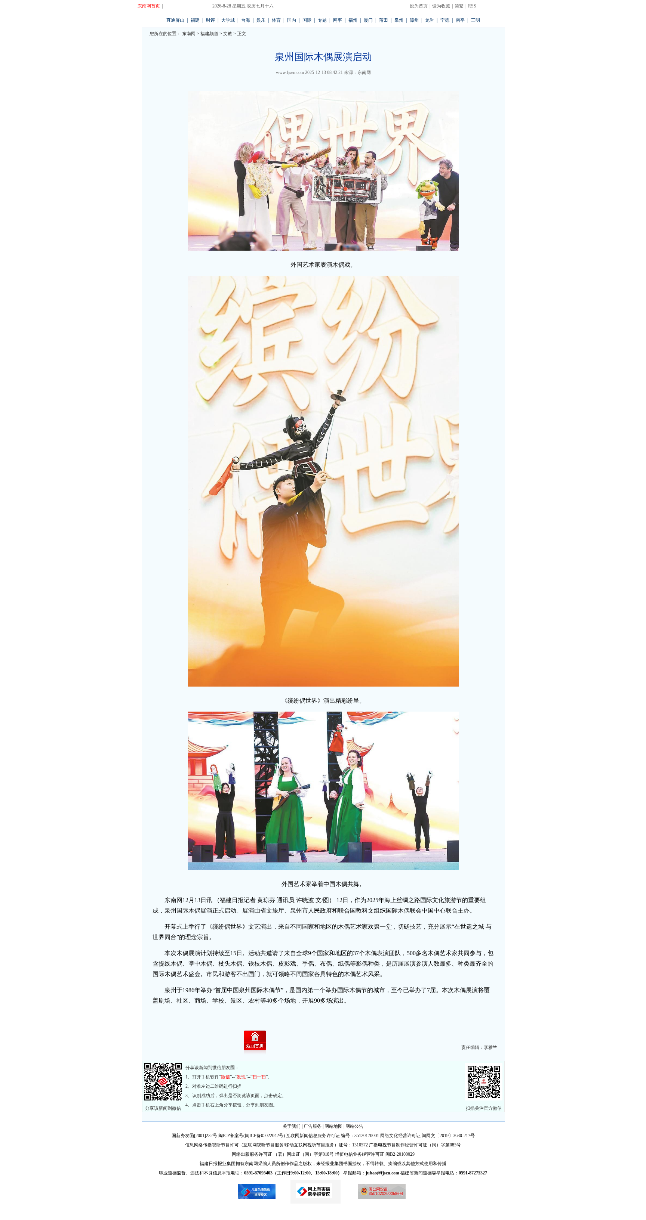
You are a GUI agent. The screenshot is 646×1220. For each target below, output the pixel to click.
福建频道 (209, 33)
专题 (322, 20)
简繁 (459, 6)
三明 (475, 20)
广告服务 (313, 1126)
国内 (291, 20)
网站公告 (354, 1126)
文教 (227, 33)
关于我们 (292, 1126)
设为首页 (419, 6)
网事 (337, 20)
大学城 (228, 20)
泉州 (398, 20)
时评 (210, 20)
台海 (245, 20)
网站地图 (333, 1126)
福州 (352, 20)
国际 (306, 20)
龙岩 (429, 20)
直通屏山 (175, 20)
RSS (472, 6)
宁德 (444, 20)
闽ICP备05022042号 (264, 1135)
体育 (276, 20)
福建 (195, 20)
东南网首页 (149, 6)
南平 (460, 20)
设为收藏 (441, 6)
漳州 (414, 20)
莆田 (383, 20)
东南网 (188, 33)
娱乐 (260, 20)
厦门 (368, 20)
